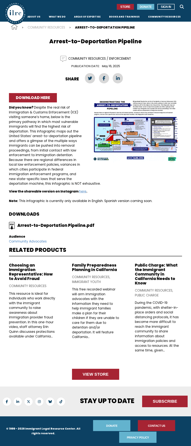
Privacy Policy (138, 437)
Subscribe (165, 401)
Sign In (166, 6)
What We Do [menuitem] (57, 17)
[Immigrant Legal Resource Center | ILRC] (15, 13)
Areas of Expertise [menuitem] (87, 17)
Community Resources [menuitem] (164, 17)
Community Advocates (28, 241)
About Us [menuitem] (33, 17)
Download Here (33, 97)
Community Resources (46, 27)
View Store (96, 374)
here (82, 191)
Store (125, 6)
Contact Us (156, 425)
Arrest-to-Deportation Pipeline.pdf (55, 225)
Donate (146, 6)
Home (14, 26)
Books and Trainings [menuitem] (124, 17)
